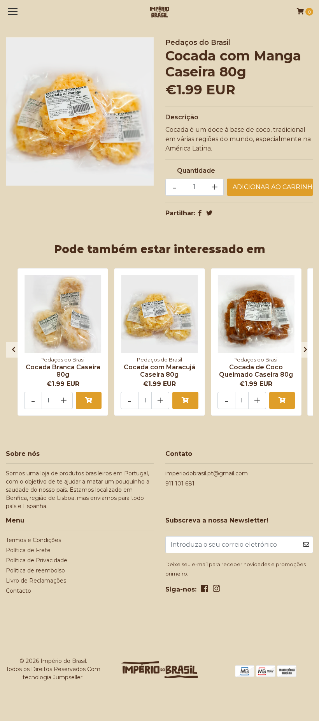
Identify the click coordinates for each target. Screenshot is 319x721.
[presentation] (13, 350)
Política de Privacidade (36, 560)
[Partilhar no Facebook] (200, 213)
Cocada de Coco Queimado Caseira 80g (256, 370)
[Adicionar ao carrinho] (89, 400)
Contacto (18, 590)
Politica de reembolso (35, 570)
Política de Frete (28, 550)
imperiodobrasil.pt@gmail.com (206, 473)
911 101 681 (180, 483)
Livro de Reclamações (36, 580)
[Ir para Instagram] (216, 590)
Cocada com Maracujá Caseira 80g (159, 370)
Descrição (181, 117)
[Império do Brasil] (160, 11)
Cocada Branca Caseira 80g (63, 370)
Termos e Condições (33, 540)
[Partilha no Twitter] (209, 213)
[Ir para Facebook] (204, 590)
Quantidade (196, 170)
